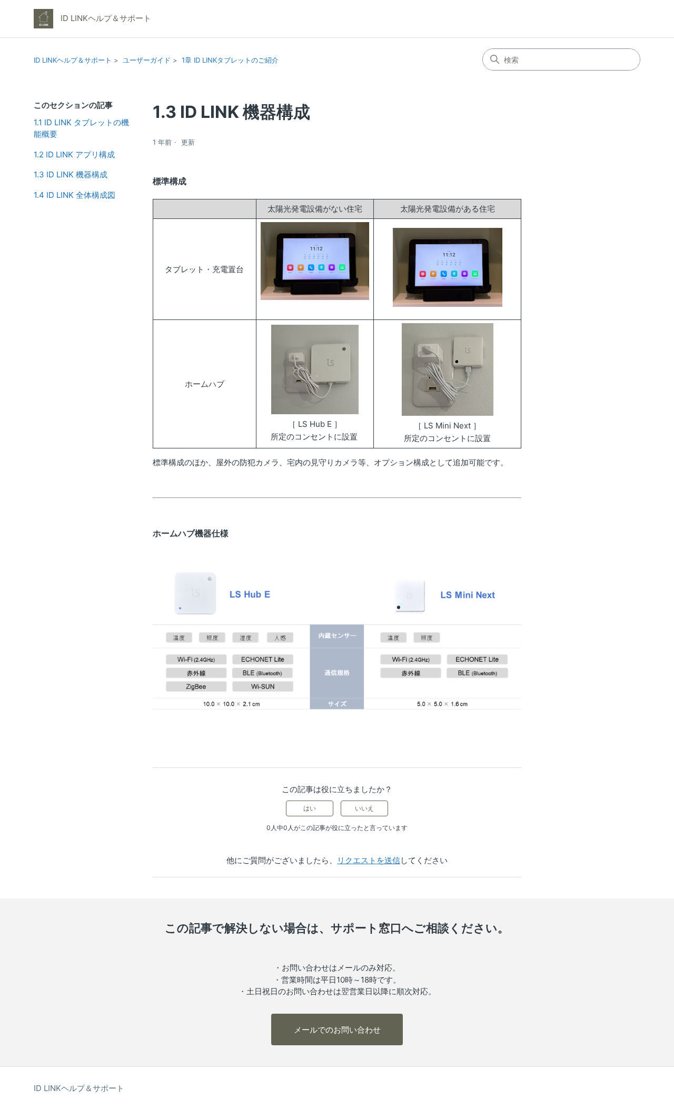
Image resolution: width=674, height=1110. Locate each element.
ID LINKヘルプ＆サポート (73, 60)
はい (309, 808)
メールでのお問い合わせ (337, 1030)
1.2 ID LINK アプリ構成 (74, 154)
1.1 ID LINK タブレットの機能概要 (81, 128)
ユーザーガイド (147, 60)
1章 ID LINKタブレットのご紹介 (230, 60)
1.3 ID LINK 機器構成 (70, 174)
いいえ (364, 808)
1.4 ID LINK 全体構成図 (74, 195)
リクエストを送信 (368, 860)
